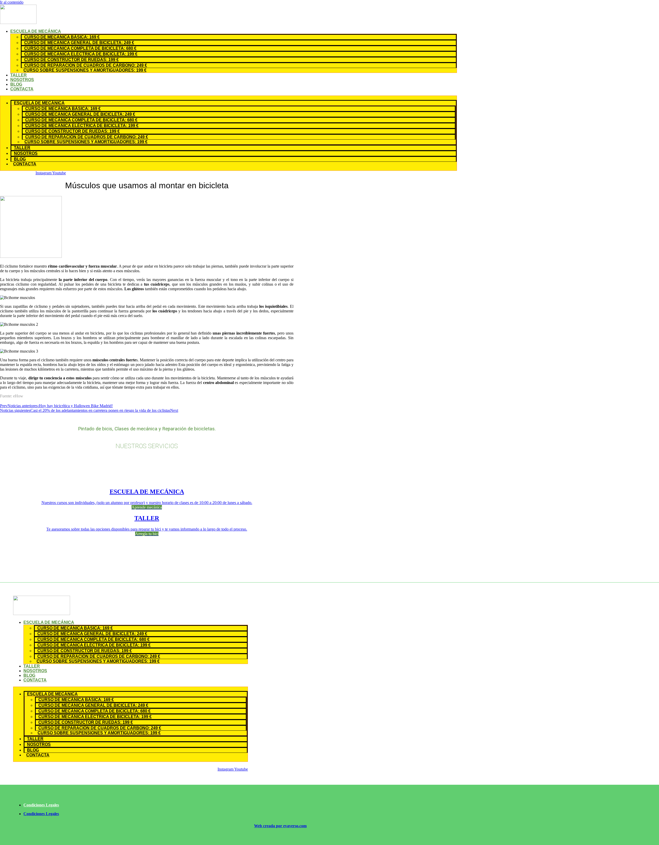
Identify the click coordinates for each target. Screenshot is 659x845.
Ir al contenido (11, 2)
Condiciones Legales (41, 805)
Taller (18, 75)
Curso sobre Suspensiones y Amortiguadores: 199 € (84, 70)
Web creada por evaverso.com (280, 826)
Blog (16, 84)
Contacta (21, 89)
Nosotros (22, 80)
